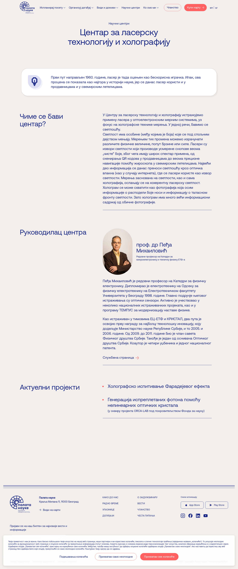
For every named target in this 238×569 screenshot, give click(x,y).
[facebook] (190, 516)
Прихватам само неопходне (116, 556)
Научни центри (131, 7)
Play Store (219, 505)
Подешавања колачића (74, 556)
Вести (141, 503)
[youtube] (205, 516)
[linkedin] (198, 516)
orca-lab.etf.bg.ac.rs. (53, 462)
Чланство (143, 509)
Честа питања (146, 515)
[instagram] (183, 516)
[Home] (27, 7)
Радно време (110, 503)
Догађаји (108, 515)
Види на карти (51, 510)
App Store (194, 505)
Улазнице (108, 509)
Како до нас (110, 497)
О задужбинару (147, 497)
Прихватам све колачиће (159, 556)
